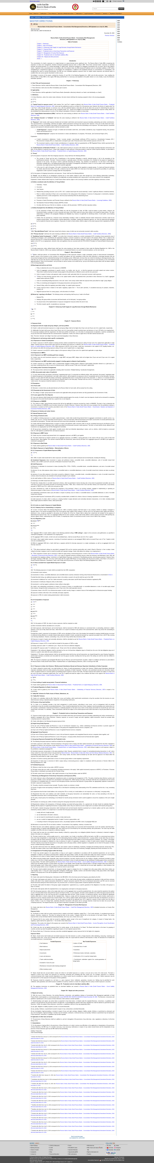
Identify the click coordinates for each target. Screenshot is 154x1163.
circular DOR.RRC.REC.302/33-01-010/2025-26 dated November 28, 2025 (78, 997)
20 (31, 567)
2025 (118, 22)
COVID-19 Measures (54, 1145)
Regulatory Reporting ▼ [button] (116, 13)
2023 (118, 27)
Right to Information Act (92, 1152)
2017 (118, 39)
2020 (118, 33)
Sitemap (116, 1157)
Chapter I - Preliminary (43, 43)
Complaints (33, 1152)
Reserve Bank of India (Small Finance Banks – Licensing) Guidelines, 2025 (91, 200)
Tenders (89, 1154)
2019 (118, 35)
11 (37, 276)
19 (33, 564)
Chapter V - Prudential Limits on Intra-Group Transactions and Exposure (55, 51)
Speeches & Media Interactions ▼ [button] (66, 13)
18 (33, 553)
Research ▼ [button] (98, 13)
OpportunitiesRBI (73, 1152)
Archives (119, 42)
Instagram (118, 1147)
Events (51, 1149)
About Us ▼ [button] (36, 13)
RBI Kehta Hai (90, 1145)
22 (31, 620)
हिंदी (123, 1)
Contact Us (33, 1154)
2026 (118, 20)
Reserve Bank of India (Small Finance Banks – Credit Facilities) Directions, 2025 (57, 145)
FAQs (50, 1152)
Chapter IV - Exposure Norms (44, 49)
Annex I (111, 574)
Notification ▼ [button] (44, 13)
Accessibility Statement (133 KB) (97, 1160)
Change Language (117, 1)
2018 (118, 37)
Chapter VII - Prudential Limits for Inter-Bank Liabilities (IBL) (52, 55)
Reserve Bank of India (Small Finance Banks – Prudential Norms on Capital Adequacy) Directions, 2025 (59, 151)
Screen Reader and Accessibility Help (115, 1160)
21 (33, 601)
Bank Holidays (34, 1145)
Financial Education (54, 1154)
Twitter (117, 1145)
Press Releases (53, 13)
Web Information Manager (36, 1160)
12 (31, 308)
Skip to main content (35, 1)
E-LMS (51, 1147)
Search (121, 8)
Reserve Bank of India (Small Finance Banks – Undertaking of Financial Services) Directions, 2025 (77, 689)
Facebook (111, 1149)
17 (33, 549)
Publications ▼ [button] (79, 13)
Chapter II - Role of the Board (44, 45)
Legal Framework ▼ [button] (89, 13)
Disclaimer (121, 1157)
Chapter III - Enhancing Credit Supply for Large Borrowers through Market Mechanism (59, 47)
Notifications (38, 17)
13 (33, 452)
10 (32, 254)
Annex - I (39, 58)
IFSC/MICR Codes (72, 1147)
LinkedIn (118, 1149)
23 (32, 677)
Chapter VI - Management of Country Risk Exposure (50, 53)
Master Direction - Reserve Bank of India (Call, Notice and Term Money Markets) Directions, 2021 (86, 753)
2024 (118, 25)
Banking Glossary (35, 1147)
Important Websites (73, 1149)
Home (30, 13)
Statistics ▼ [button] (106, 13)
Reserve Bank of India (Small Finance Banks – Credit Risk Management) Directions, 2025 (69, 907)
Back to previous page (77, 1136)
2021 (118, 31)
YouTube (111, 1147)
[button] (94, 1)
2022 (118, 29)
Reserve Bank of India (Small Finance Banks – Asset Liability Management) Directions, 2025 (82, 861)
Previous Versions (109, 35)
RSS (110, 1145)
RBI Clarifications (72, 1154)
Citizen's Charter (35, 1149)
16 (31, 530)
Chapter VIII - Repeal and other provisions (48, 56)
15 (37, 520)
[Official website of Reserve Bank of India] (43, 6)
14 (31, 454)
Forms (69, 1145)
